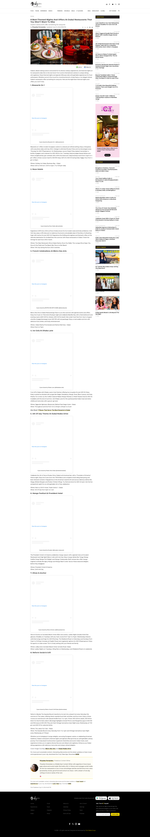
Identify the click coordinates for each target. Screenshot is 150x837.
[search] (118, 11)
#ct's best (97, 73)
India (89, 10)
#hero (96, 264)
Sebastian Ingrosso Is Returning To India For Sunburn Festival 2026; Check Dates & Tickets (107, 229)
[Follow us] (88, 67)
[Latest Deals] (107, 113)
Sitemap (82, 806)
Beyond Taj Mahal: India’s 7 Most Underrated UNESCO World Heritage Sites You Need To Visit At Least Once (106, 76)
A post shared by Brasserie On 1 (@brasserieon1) (51, 142)
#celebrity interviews (100, 62)
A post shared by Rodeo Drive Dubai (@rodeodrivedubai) (52, 470)
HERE (77, 754)
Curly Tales (55, 783)
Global (103, 10)
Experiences (33, 806)
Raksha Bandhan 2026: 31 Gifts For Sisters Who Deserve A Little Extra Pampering (105, 199)
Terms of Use (67, 813)
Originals (67, 10)
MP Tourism (112, 10)
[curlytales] (35, 800)
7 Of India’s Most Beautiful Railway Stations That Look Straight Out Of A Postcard (106, 87)
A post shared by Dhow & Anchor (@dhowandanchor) (52, 629)
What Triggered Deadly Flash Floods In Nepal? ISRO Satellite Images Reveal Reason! (107, 35)
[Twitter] (115, 4)
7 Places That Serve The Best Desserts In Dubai (54, 410)
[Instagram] (119, 4)
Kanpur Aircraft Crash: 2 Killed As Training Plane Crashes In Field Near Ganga (106, 97)
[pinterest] (89, 27)
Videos (50, 10)
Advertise (65, 806)
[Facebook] (109, 4)
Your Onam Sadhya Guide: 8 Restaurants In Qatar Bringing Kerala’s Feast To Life (106, 180)
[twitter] (85, 27)
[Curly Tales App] (101, 798)
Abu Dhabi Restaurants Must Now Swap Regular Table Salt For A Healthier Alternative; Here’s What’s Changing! (107, 45)
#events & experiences (100, 195)
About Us (65, 803)
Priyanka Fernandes (39, 27)
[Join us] (79, 67)
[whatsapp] (87, 27)
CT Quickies (79, 10)
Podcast (82, 813)
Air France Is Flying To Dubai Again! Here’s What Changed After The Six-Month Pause (106, 56)
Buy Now (107, 155)
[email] (92, 27)
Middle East (95, 10)
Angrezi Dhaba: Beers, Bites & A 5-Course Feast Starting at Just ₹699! (107, 150)
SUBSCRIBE (115, 814)
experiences (34, 783)
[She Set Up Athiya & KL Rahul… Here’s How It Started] (107, 280)
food (77, 781)
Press (48, 813)
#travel (97, 52)
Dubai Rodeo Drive (65, 748)
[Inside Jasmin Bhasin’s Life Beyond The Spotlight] (107, 302)
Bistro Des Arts (50, 748)
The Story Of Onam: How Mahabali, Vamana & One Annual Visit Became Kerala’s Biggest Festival (106, 209)
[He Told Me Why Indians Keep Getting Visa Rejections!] (107, 257)
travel (81, 781)
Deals (73, 10)
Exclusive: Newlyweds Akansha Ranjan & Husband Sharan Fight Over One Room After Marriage (107, 66)
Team (81, 810)
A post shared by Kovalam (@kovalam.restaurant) (51, 550)
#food (96, 42)
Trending (60, 10)
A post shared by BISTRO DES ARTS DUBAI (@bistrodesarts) (51, 307)
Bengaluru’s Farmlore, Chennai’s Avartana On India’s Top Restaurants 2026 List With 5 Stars (106, 169)
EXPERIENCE (43, 10)
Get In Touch (83, 803)
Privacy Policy (67, 810)
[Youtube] (112, 4)
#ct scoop (97, 21)
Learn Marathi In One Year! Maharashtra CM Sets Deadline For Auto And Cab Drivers (107, 24)
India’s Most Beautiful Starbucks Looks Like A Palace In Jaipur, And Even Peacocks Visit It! (107, 239)
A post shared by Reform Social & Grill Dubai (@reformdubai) (52, 709)
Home (32, 16)
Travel (37, 10)
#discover (97, 206)
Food (32, 10)
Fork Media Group (90, 830)
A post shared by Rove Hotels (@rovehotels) (52, 226)
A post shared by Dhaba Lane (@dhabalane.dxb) (52, 387)
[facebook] (82, 27)
